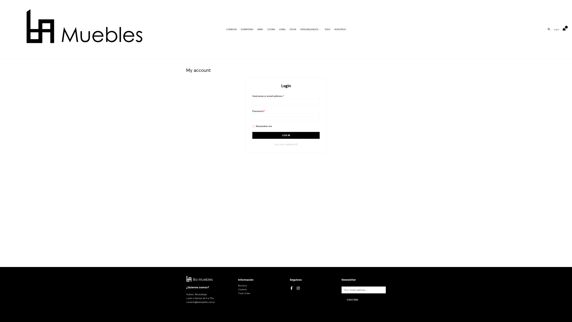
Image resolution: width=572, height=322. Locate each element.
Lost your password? (286, 144)
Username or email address (268, 96)
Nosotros (242, 285)
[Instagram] (298, 288)
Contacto (242, 289)
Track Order (244, 293)
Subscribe (352, 299)
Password (258, 111)
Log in (286, 135)
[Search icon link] (549, 29)
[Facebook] (291, 288)
